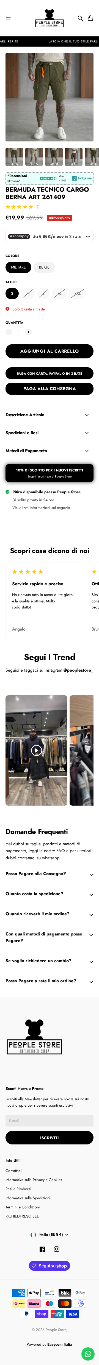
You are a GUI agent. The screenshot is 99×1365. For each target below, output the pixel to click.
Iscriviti (49, 1138)
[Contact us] (88, 1354)
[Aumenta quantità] (28, 332)
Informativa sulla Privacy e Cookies (34, 1179)
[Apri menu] (8, 18)
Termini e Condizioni (23, 1207)
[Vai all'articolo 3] (54, 157)
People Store (56, 1329)
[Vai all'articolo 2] (34, 157)
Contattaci (14, 1170)
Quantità (14, 322)
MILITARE (18, 267)
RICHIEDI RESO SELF (23, 1216)
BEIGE (44, 267)
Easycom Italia (59, 1344)
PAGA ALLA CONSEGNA (49, 388)
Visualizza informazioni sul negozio (41, 507)
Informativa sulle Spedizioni (28, 1198)
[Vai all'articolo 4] (73, 157)
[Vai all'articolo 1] (14, 157)
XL (59, 293)
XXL (78, 293)
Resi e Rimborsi (18, 1189)
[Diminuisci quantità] (9, 332)
